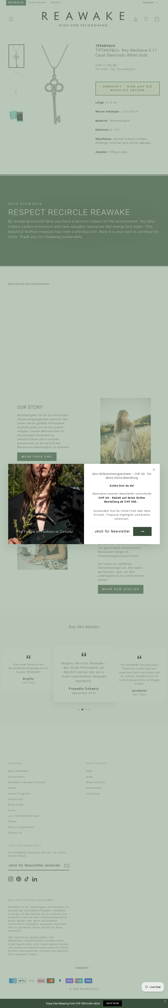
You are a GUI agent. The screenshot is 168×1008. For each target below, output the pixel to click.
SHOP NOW (112, 1003)
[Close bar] (165, 1001)
